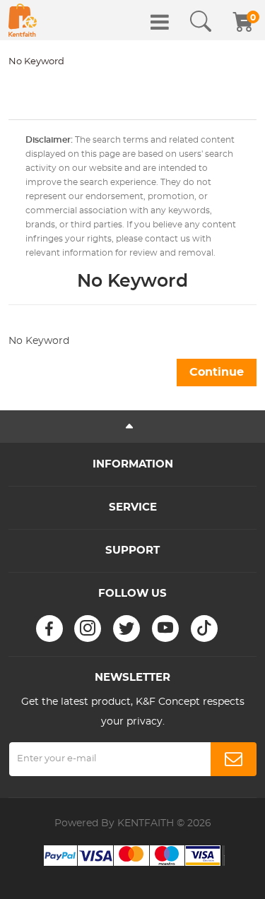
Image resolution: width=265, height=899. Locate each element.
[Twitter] (126, 628)
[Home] (22, 20)
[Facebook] (49, 628)
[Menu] (159, 22)
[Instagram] (87, 628)
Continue (216, 372)
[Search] (200, 22)
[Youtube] (165, 628)
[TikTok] (204, 628)
